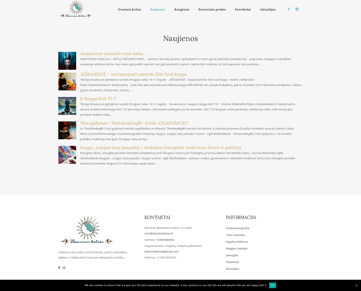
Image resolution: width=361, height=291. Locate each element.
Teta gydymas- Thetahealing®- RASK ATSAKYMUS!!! (134, 123)
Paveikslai (232, 262)
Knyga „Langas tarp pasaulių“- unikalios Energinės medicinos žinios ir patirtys (160, 147)
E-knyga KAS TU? (98, 99)
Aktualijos (232, 269)
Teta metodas (235, 235)
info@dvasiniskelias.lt (158, 233)
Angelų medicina (237, 241)
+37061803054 (165, 240)
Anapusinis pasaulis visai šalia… (113, 53)
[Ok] (356, 285)
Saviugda (232, 255)
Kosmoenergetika (237, 228)
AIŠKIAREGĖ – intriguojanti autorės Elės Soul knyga (133, 74)
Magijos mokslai (236, 248)
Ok (272, 285)
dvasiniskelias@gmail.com (161, 251)
